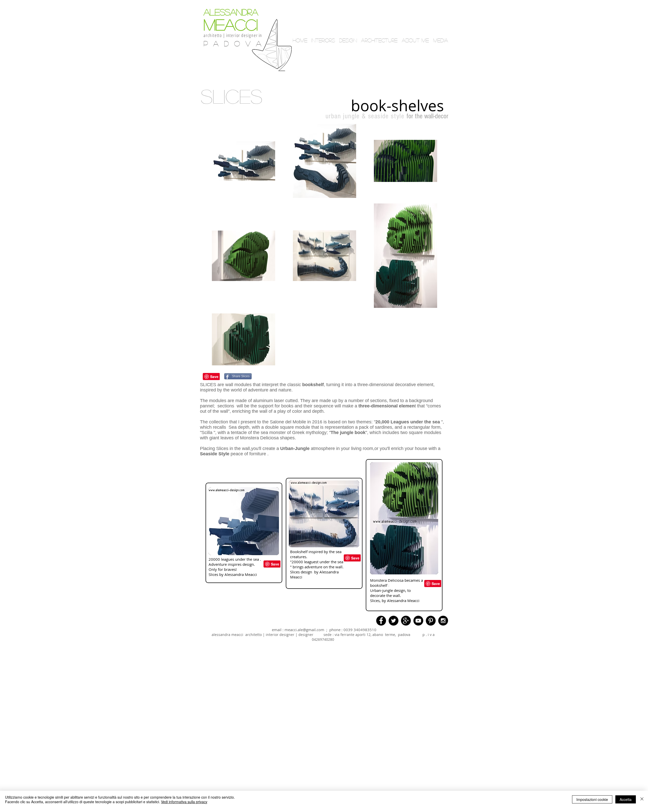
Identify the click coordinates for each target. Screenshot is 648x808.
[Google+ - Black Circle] (406, 621)
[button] (401, 76)
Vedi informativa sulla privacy (184, 801)
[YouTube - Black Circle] (418, 621)
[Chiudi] (642, 799)
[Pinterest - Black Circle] (431, 621)
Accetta (626, 799)
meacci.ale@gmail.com (304, 629)
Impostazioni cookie (592, 799)
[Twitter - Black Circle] (393, 621)
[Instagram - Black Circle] (443, 621)
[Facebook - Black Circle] (381, 621)
